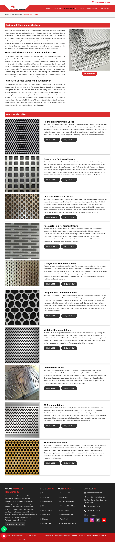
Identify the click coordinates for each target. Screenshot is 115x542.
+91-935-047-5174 (102, 2)
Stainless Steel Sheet (67, 506)
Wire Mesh (64, 519)
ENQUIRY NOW (89, 73)
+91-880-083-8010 (93, 510)
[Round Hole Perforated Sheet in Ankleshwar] (21, 136)
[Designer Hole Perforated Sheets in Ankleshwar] (21, 307)
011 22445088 (91, 515)
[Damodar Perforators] (17, 8)
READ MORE (51, 140)
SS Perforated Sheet (54, 405)
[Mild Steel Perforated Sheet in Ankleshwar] (21, 345)
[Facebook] (86, 520)
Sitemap (45, 519)
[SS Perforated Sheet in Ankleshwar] (21, 420)
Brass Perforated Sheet (55, 442)
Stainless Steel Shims (68, 523)
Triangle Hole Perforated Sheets (60, 263)
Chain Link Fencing (67, 501)
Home (48, 8)
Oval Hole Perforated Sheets (58, 197)
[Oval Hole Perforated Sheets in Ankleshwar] (21, 206)
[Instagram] (92, 520)
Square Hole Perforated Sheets (59, 159)
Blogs (82, 8)
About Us (57, 8)
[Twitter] (98, 520)
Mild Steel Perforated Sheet (57, 330)
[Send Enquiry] (4, 536)
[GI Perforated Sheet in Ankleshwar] (21, 382)
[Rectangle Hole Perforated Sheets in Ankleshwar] (21, 240)
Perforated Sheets (66, 493)
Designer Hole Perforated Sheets (60, 292)
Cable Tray (64, 497)
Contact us (46, 515)
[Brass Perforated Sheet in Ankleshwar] (21, 457)
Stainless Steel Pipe (67, 515)
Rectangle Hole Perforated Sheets (61, 226)
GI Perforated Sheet (54, 367)
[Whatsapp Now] (4, 529)
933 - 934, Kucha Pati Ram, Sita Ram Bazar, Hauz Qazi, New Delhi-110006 (95, 499)
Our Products (69, 8)
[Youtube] (104, 520)
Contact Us (104, 8)
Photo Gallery (92, 8)
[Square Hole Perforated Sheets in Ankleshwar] (21, 174)
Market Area (46, 523)
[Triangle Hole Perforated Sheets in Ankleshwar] (21, 273)
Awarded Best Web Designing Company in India (89, 535)
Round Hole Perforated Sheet (59, 122)
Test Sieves (64, 510)
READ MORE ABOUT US (15, 524)
